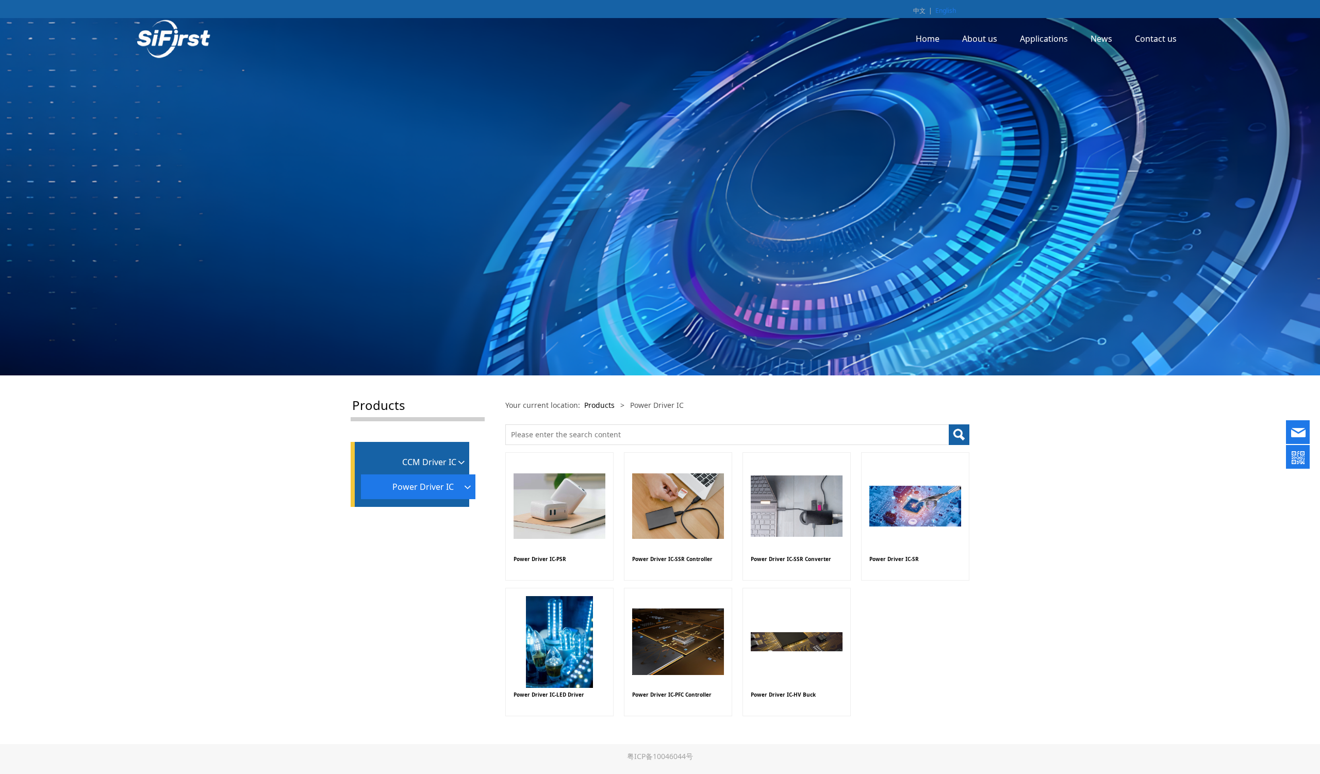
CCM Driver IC (429, 462)
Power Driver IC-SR (894, 559)
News (1101, 38)
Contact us (1156, 38)
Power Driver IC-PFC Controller (672, 694)
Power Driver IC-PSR (540, 559)
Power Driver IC (423, 486)
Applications (1044, 38)
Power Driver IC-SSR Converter (791, 559)
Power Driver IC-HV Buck (783, 694)
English (945, 10)
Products (599, 405)
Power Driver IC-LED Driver (549, 694)
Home (927, 38)
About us (979, 38)
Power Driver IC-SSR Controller (672, 559)
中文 (919, 10)
